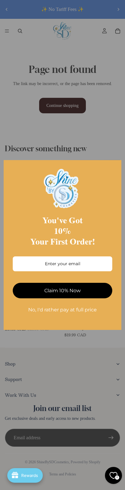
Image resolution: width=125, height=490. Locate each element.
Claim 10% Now (62, 290)
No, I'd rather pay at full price (62, 310)
